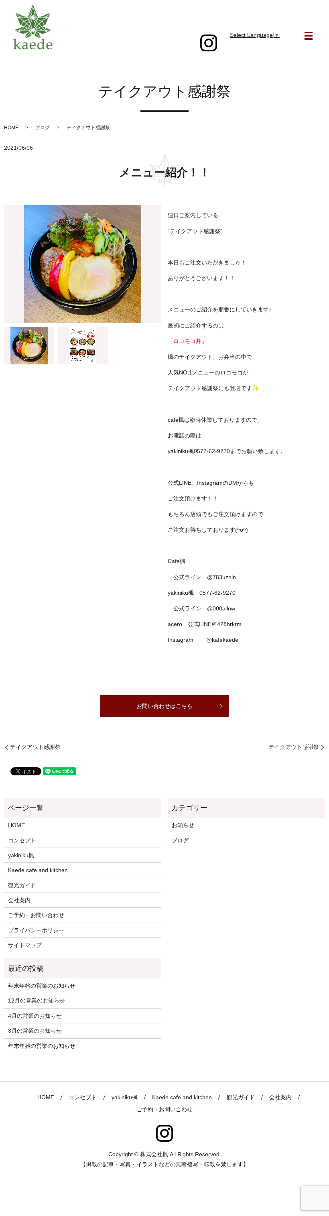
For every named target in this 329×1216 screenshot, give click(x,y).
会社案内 (19, 900)
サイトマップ (25, 945)
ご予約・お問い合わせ (36, 915)
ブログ (42, 127)
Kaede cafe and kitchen (38, 870)
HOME (11, 127)
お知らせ (183, 825)
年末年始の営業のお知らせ (41, 985)
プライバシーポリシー (36, 930)
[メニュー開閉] (309, 36)
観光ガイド (22, 885)
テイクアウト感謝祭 (35, 747)
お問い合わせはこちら (164, 706)
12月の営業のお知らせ (36, 1000)
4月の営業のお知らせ (35, 1016)
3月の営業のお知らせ (35, 1030)
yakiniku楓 (21, 855)
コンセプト (22, 840)
